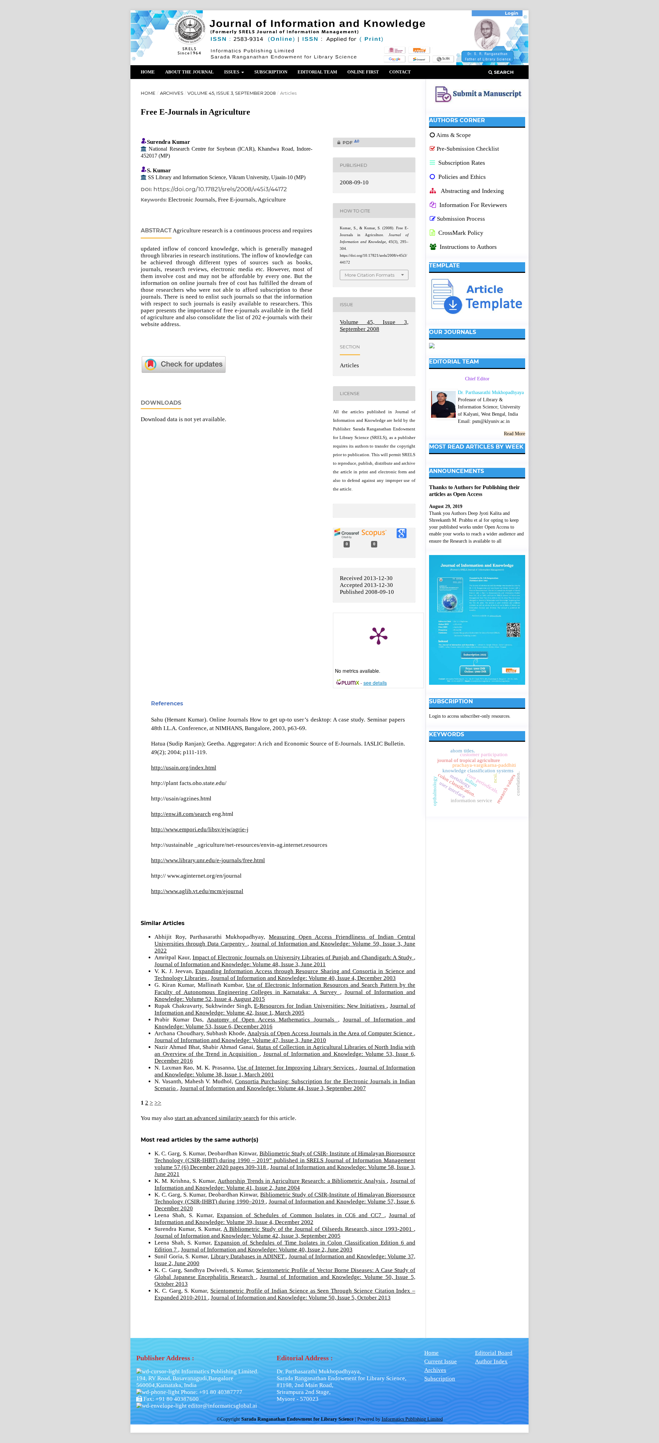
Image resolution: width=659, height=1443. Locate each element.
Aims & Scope (453, 135)
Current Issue (440, 1361)
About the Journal (189, 71)
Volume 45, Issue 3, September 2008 (231, 93)
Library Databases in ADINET (248, 1256)
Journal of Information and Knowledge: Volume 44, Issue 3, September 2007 (273, 1088)
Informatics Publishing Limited (412, 1419)
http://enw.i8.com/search (181, 814)
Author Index (491, 1361)
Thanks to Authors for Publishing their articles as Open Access (474, 490)
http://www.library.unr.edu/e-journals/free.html (208, 860)
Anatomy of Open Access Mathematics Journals (272, 1019)
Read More (514, 433)
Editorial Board (493, 1353)
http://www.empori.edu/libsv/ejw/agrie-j (199, 829)
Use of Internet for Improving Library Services (296, 1067)
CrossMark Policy (460, 232)
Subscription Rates (461, 162)
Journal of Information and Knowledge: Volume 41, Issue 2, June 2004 (284, 1184)
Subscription (270, 71)
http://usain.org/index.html (183, 767)
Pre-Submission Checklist (468, 149)
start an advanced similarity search (217, 1118)
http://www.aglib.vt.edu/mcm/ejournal (197, 891)
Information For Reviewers (473, 204)
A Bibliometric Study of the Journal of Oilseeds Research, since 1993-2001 (318, 1229)
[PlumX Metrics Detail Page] (378, 635)
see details (375, 682)
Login (511, 13)
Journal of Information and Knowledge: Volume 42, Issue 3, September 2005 (247, 1236)
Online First (363, 71)
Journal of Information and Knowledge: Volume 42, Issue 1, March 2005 (284, 1009)
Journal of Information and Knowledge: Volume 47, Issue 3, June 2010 (240, 1040)
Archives (171, 93)
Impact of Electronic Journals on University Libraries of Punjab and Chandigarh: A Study (303, 957)
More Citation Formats (369, 275)
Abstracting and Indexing (471, 190)
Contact (400, 71)
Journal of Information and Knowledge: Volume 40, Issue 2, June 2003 (266, 1249)
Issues (232, 71)
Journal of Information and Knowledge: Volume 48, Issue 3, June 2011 (240, 964)
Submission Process (461, 219)
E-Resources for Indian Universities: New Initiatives (320, 1006)
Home (148, 71)
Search (503, 72)
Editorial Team (317, 71)
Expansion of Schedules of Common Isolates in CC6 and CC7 (300, 1215)
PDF (346, 142)
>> (157, 1102)
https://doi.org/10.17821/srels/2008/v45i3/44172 (220, 189)
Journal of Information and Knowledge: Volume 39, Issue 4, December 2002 (284, 1218)
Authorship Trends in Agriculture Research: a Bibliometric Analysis (302, 1181)
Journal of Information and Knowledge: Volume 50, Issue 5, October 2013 (301, 1297)
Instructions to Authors (468, 246)
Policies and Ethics (461, 176)
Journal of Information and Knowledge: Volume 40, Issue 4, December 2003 (303, 978)
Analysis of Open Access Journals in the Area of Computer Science (330, 1033)
